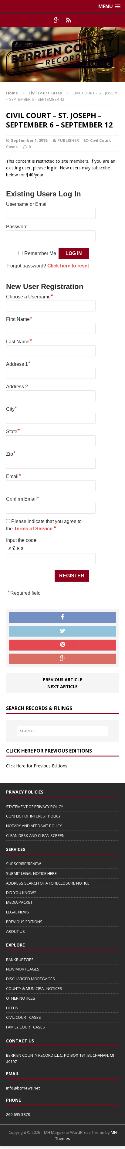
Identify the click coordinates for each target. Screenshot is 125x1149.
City (11, 408)
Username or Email (27, 204)
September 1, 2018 (29, 140)
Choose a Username (29, 296)
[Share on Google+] (62, 659)
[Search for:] (62, 731)
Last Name (19, 341)
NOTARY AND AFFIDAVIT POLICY (34, 825)
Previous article (62, 679)
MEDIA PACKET (19, 902)
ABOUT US (15, 931)
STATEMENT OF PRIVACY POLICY (34, 806)
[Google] (56, 20)
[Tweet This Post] (62, 631)
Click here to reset (68, 265)
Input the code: (22, 540)
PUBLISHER (68, 140)
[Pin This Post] (62, 645)
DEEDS (12, 1008)
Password (17, 226)
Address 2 (17, 386)
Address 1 (18, 363)
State (13, 430)
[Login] (68, 20)
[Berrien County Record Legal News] (62, 54)
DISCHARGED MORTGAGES (30, 978)
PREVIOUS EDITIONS (24, 921)
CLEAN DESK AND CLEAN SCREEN (35, 835)
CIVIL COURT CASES (23, 1017)
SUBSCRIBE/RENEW (23, 863)
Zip (11, 453)
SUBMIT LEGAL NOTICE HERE (31, 873)
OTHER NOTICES (20, 998)
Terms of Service (34, 528)
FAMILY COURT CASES (25, 1027)
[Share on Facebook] (62, 617)
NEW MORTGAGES (22, 969)
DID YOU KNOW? (21, 892)
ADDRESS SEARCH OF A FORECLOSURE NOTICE (48, 883)
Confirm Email (22, 498)
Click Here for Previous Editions (36, 766)
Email (13, 475)
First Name (19, 318)
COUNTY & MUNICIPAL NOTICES (34, 988)
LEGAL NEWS (17, 912)
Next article (62, 686)
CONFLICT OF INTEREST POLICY (33, 816)
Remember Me (40, 253)
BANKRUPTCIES (20, 959)
